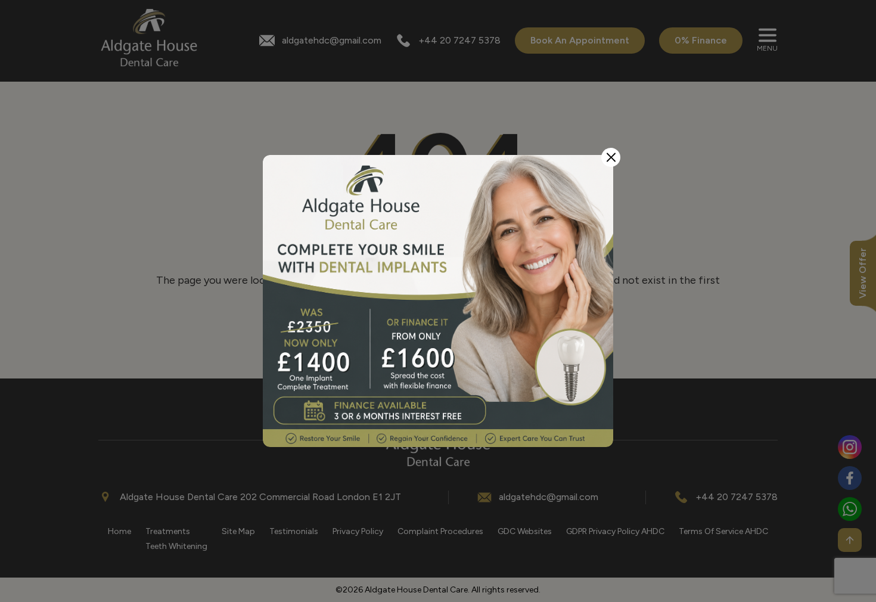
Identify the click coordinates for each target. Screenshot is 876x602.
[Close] (610, 157)
